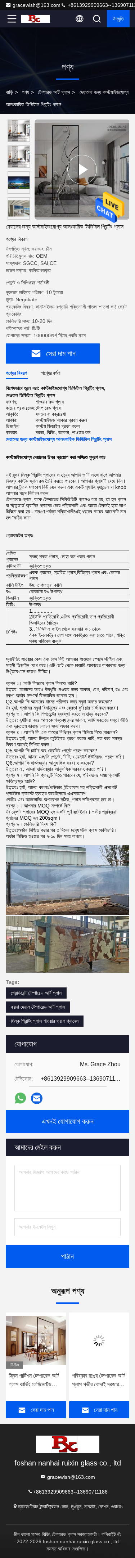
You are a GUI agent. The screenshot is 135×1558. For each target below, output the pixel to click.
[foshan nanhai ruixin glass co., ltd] (35, 18)
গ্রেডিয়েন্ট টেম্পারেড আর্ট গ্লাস (36, 993)
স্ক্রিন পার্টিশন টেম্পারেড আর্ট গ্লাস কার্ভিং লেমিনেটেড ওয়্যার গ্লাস (34, 1381)
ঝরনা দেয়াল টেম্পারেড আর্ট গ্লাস (38, 1007)
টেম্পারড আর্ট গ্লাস (54, 92)
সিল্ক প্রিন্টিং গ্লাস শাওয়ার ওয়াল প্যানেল (44, 1021)
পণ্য (25, 92)
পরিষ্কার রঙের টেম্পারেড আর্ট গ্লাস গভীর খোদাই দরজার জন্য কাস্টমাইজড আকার (98, 1381)
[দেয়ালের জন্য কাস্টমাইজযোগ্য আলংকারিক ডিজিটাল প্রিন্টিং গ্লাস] (82, 170)
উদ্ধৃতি (118, 19)
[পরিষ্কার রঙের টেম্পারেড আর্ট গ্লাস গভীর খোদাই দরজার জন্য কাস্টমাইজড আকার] (99, 1340)
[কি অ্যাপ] (20, 1098)
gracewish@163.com (36, 5)
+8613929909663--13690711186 (70, 1492)
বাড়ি (9, 92)
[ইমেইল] (36, 1098)
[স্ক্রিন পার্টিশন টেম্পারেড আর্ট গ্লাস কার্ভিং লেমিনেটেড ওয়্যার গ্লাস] (36, 1340)
